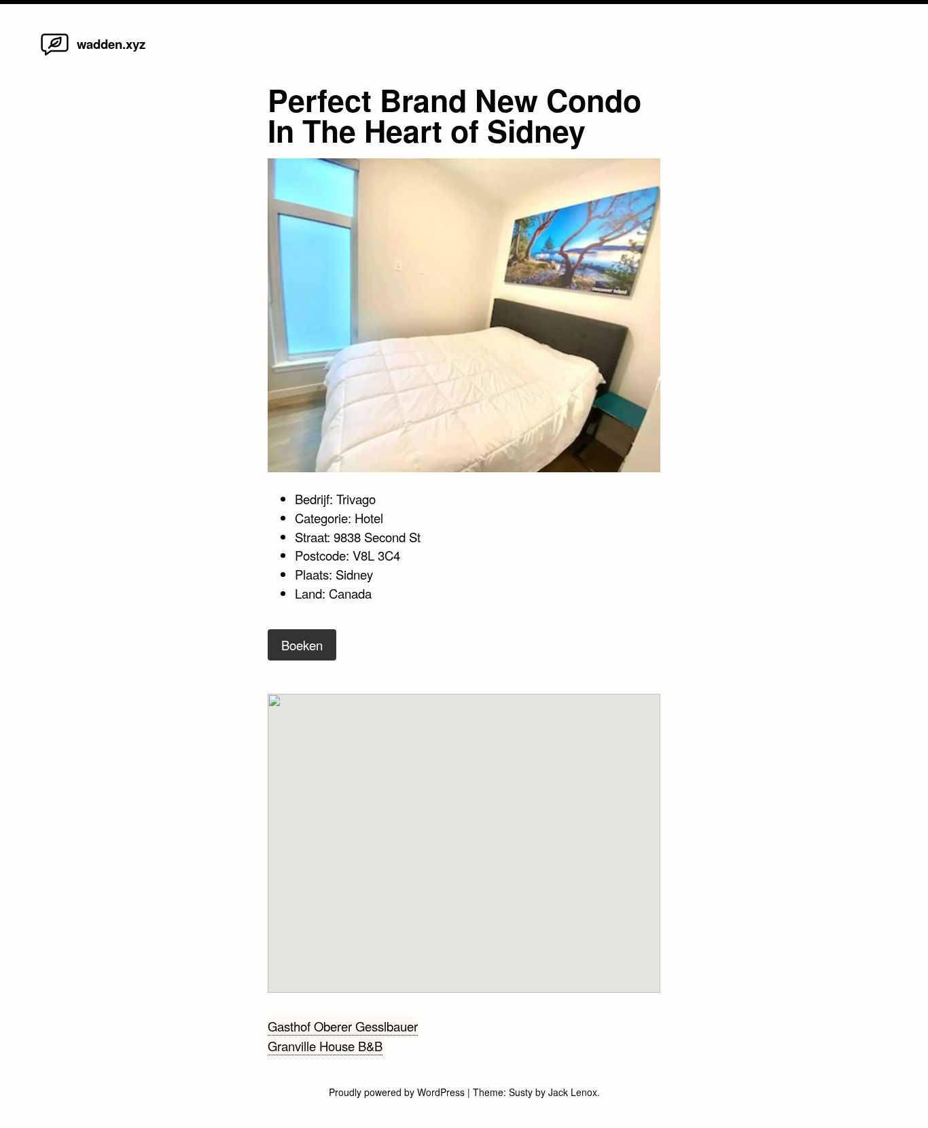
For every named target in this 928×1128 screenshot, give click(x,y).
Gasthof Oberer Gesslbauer (343, 1026)
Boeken (302, 645)
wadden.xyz (111, 44)
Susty (521, 1092)
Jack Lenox (572, 1092)
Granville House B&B (325, 1046)
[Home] (54, 54)
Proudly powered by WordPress (398, 1092)
